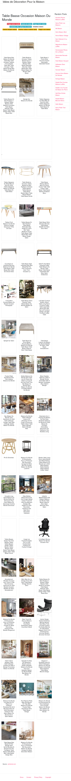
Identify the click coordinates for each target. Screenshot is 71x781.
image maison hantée (13, 24)
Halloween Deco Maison (60, 65)
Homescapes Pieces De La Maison (61, 51)
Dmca (21, 777)
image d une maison (44, 29)
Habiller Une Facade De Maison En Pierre (61, 89)
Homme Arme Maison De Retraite (61, 74)
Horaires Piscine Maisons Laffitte (60, 18)
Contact (29, 777)
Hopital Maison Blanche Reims (59, 99)
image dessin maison (40, 24)
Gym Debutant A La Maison (61, 40)
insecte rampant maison (10, 29)
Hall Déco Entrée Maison (60, 94)
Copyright (48, 777)
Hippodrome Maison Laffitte (61, 45)
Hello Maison (59, 104)
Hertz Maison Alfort (61, 32)
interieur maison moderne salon (27, 29)
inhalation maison (38, 27)
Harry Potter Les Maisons (60, 24)
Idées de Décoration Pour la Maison (23, 1)
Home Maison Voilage (61, 35)
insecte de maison (26, 24)
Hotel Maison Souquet (61, 61)
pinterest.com (12, 764)
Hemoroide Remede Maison (61, 56)
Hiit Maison (58, 28)
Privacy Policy (38, 777)
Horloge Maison (60, 79)
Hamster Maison (60, 70)
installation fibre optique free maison (20, 27)
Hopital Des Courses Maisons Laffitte (61, 83)
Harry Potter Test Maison (60, 108)
